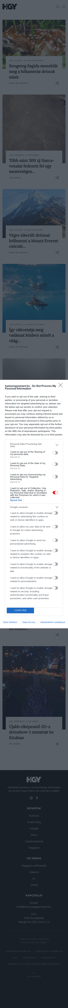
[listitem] (34, 445)
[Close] (61, 386)
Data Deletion (10, 622)
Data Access (28, 622)
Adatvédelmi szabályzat (52, 622)
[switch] (55, 452)
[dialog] (34, 504)
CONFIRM (20, 610)
